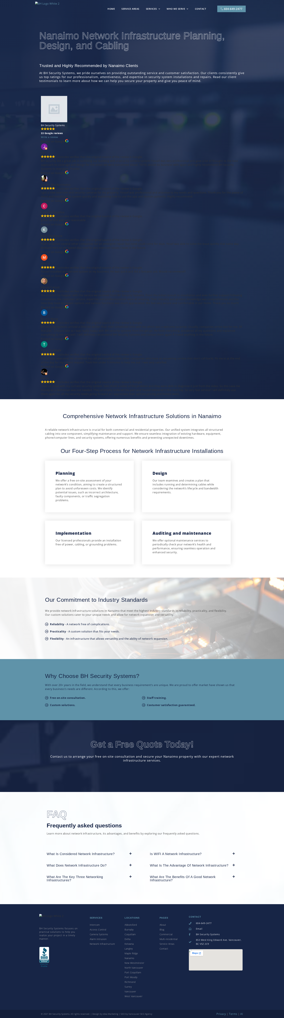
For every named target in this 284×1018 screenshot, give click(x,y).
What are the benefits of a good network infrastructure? (183, 878)
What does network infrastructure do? (76, 865)
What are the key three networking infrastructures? (75, 878)
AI (241, 1014)
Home (111, 8)
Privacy (221, 1014)
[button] (90, 854)
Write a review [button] (49, 137)
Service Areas (130, 8)
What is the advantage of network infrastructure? (189, 865)
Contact (200, 8)
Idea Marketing (110, 1013)
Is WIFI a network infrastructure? (176, 854)
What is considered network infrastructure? (81, 854)
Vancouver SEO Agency (140, 1013)
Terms (233, 1014)
